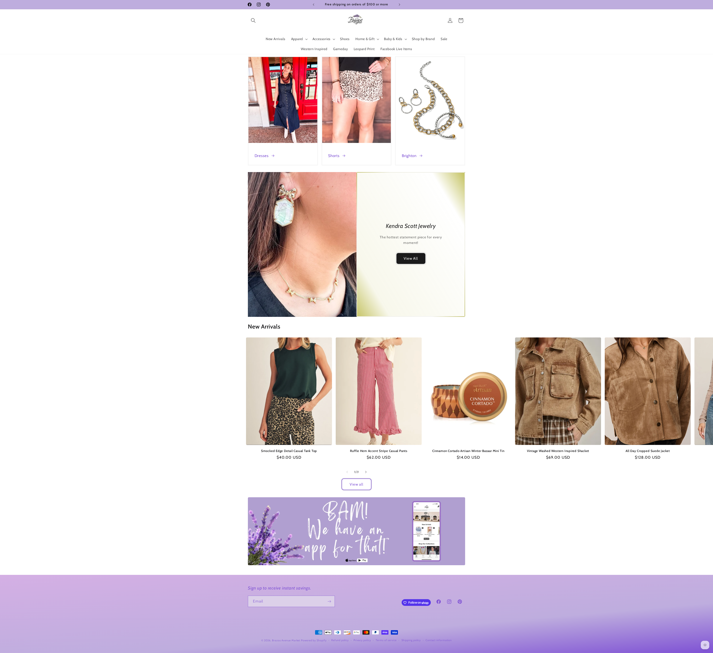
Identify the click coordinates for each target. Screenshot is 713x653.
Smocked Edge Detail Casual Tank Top (289, 451)
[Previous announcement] (314, 4)
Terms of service (386, 640)
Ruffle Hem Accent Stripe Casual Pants (378, 451)
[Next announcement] (399, 4)
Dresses (262, 155)
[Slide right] (366, 472)
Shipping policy (411, 640)
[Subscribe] (329, 601)
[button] (253, 20)
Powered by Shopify (313, 640)
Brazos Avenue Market (286, 640)
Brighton (409, 155)
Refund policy (340, 640)
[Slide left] (347, 472)
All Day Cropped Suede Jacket (648, 451)
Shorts (334, 155)
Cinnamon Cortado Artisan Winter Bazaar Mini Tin (468, 451)
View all (356, 484)
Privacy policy (362, 640)
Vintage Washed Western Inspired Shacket (558, 451)
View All (411, 258)
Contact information (439, 640)
